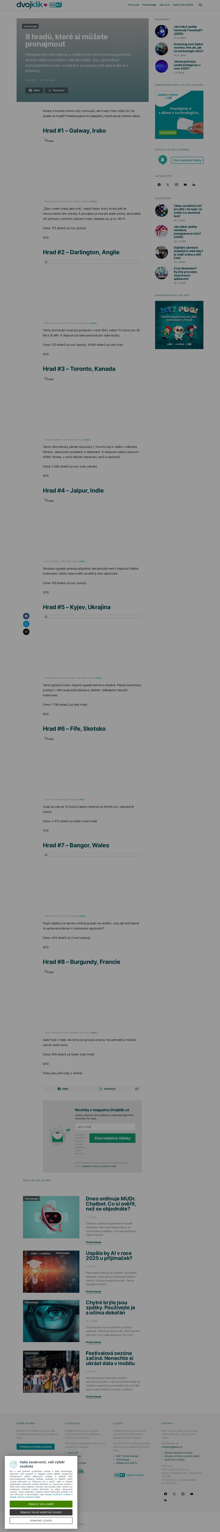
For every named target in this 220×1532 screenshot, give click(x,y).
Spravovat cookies (174, 1459)
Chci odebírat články (112, 1138)
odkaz (94, 201)
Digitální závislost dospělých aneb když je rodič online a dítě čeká (188, 253)
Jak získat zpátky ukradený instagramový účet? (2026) (187, 232)
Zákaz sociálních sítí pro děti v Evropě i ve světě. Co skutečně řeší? (188, 211)
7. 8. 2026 (179, 72)
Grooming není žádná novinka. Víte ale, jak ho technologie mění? (188, 47)
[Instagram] (176, 184)
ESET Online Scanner (127, 1456)
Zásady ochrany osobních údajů (181, 1456)
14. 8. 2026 (180, 55)
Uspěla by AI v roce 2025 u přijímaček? (109, 1255)
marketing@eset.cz (172, 1446)
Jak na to (164, 4)
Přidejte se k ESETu (126, 1463)
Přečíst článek (93, 1242)
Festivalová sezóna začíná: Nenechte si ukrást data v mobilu (110, 1358)
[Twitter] (168, 184)
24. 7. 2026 (180, 241)
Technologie (149, 4)
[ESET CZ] (129, 1475)
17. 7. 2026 (179, 262)
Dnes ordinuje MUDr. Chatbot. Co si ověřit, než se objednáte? (111, 1203)
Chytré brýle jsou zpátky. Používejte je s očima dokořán (110, 1307)
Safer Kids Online (183, 4)
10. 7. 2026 (180, 283)
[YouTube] (185, 184)
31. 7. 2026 (179, 220)
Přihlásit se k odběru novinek (36, 1446)
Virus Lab (133, 4)
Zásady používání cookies (178, 1452)
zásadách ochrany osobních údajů (99, 1166)
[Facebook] (159, 184)
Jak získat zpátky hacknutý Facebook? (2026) (188, 30)
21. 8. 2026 (180, 38)
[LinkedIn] (194, 184)
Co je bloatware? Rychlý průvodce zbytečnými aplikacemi (185, 273)
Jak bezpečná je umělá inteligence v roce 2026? (187, 65)
